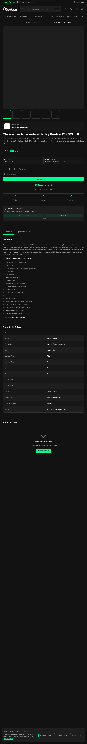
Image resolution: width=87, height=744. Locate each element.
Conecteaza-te (43, 451)
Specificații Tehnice (24, 232)
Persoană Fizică (9, 2)
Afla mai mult (8, 739)
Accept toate (76, 735)
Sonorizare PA (22, 16)
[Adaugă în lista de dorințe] (4, 174)
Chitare (30, 23)
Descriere (8, 232)
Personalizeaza (61, 735)
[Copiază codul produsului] (12, 162)
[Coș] (71, 9)
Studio (51, 16)
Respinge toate (45, 735)
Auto (82, 16)
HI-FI (30, 16)
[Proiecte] (76, 9)
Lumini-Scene (59, 16)
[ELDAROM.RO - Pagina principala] (10, 9)
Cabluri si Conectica (72, 16)
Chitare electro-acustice (44, 23)
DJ (45, 16)
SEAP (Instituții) (28, 2)
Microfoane (38, 16)
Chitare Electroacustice (18, 317)
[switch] (18, 2)
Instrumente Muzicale (9, 16)
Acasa (5, 23)
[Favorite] (65, 9)
